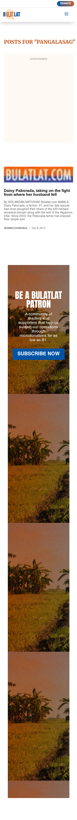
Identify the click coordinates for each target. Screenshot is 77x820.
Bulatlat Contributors (15, 228)
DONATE (65, 3)
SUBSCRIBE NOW (38, 354)
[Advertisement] (38, 101)
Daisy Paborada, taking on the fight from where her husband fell (38, 199)
